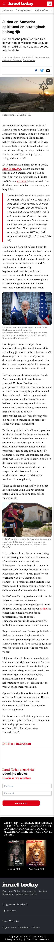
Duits (13, 927)
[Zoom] (49, 81)
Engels (5, 927)
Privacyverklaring (13, 939)
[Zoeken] (50, 4)
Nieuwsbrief (8, 894)
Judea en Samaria (12, 60)
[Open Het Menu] (4, 4)
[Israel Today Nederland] (21, 4)
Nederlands (24, 927)
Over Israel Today (11, 891)
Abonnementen (29, 891)
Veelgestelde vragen (26, 894)
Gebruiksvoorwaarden (38, 939)
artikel (44, 608)
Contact (43, 891)
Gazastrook (29, 60)
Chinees (36, 927)
